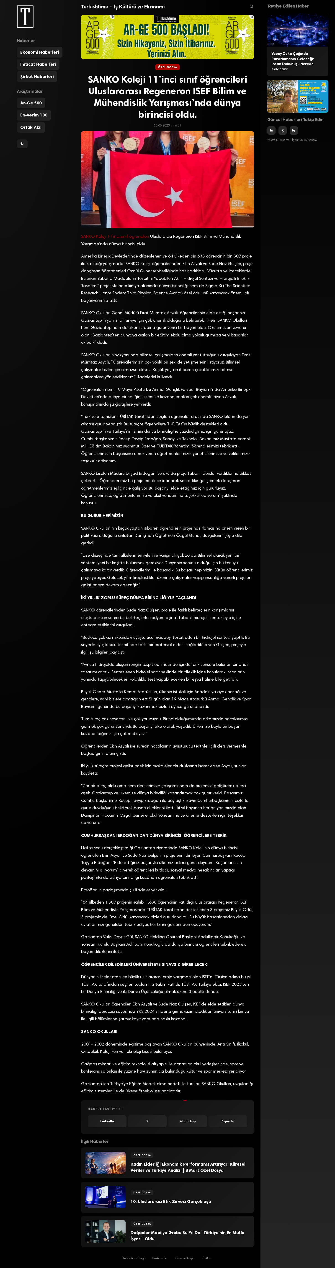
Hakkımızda (159, 1258)
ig (293, 130)
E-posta (228, 1121)
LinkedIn (107, 1121)
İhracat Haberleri (38, 64)
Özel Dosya (167, 67)
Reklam (207, 1258)
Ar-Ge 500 (31, 103)
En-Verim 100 (33, 115)
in (271, 130)
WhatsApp (188, 1121)
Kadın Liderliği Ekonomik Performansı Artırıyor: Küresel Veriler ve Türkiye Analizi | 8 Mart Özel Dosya (188, 1167)
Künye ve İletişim (185, 1258)
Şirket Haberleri (37, 76)
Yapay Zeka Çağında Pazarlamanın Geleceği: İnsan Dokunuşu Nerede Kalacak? (292, 61)
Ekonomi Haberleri (39, 52)
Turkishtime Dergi (133, 1258)
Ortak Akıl (30, 127)
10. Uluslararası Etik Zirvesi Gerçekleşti (171, 1201)
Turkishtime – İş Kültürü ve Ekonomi (123, 6)
